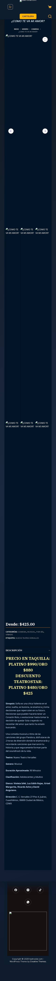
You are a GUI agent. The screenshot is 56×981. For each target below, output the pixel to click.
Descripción (14, 650)
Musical (31, 632)
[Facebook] (16, 890)
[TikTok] (40, 890)
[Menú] (10, 6)
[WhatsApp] (28, 902)
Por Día (39, 632)
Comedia (22, 632)
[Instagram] (28, 890)
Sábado (9, 634)
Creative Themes (38, 961)
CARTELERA (28, 16)
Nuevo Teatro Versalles (27, 638)
